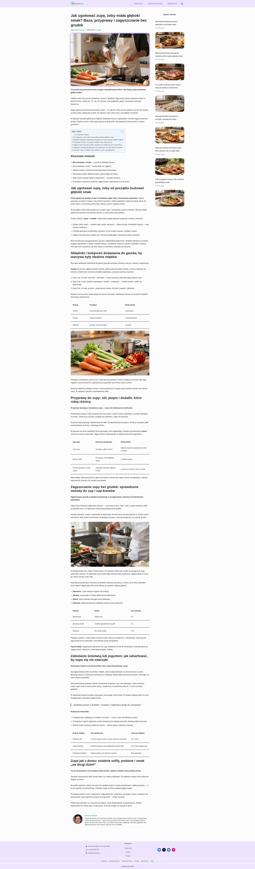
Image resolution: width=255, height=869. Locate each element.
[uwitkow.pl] (77, 3)
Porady (138, 3)
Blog (152, 861)
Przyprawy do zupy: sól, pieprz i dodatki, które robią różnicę (92, 142)
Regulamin (104, 861)
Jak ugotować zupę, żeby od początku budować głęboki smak (93, 137)
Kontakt (137, 861)
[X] (164, 850)
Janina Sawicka (80, 30)
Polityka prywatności (115, 861)
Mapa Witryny (144, 861)
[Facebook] (159, 850)
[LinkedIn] (169, 850)
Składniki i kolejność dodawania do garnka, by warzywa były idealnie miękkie (98, 140)
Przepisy (172, 3)
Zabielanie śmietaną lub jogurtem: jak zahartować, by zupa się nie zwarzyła (97, 147)
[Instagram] (173, 850)
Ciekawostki (155, 3)
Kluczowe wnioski (83, 134)
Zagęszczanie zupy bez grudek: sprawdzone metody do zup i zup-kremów (97, 145)
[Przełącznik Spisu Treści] (121, 131)
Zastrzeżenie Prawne (127, 861)
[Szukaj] (182, 3)
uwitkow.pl (125, 866)
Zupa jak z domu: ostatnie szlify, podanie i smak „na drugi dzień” (94, 150)
